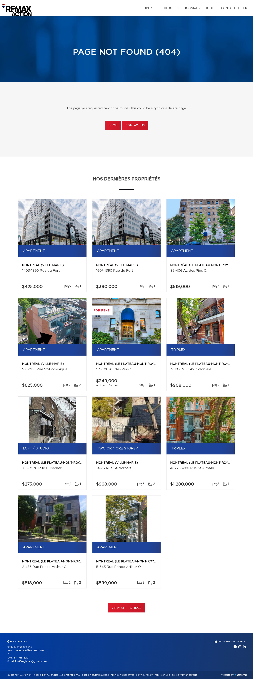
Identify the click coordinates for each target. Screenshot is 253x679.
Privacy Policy (144, 675)
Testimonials (189, 8)
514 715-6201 (21, 658)
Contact (228, 8)
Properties (148, 8)
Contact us (135, 125)
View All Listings (126, 608)
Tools (210, 8)
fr (245, 8)
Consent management (184, 675)
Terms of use (162, 675)
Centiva (241, 674)
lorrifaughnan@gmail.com (31, 661)
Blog (168, 8)
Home (112, 125)
